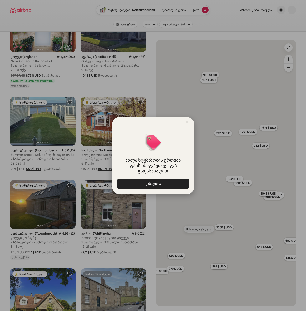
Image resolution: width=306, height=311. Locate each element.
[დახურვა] (187, 122)
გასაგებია (153, 183)
